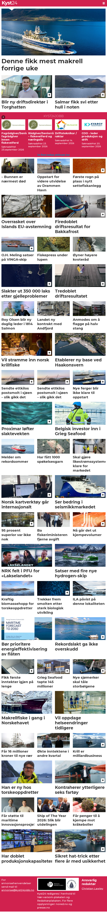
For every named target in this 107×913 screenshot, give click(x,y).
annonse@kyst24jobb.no (17, 890)
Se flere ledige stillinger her (53, 154)
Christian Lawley (92, 888)
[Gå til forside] (50, 3)
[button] (3, 117)
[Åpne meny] (104, 3)
